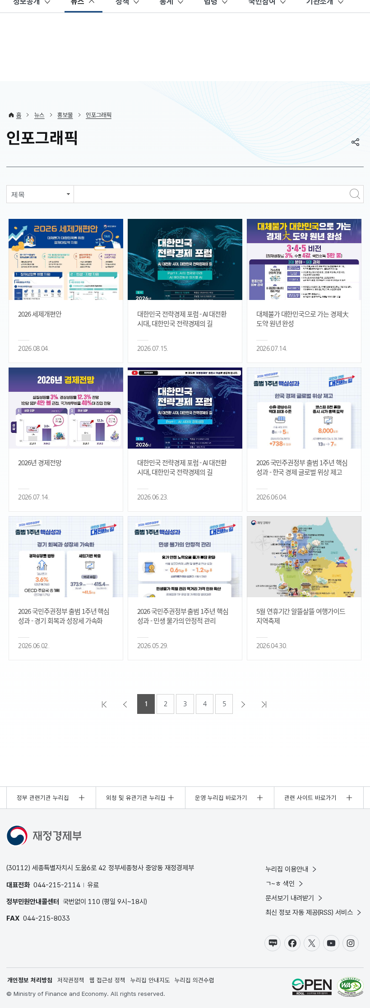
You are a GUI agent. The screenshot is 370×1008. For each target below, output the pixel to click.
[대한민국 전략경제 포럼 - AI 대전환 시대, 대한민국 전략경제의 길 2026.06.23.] (185, 408)
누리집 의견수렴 (194, 980)
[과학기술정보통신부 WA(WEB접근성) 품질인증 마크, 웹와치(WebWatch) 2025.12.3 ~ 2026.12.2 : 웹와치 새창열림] (350, 988)
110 (94, 901)
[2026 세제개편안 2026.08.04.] (66, 259)
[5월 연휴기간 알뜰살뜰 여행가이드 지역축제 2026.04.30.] (304, 556)
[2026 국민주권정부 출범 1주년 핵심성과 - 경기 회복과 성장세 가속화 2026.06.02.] (66, 556)
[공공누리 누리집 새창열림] (311, 988)
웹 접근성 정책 (107, 980)
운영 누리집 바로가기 (221, 797)
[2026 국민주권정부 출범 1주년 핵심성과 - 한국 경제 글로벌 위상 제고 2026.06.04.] (304, 408)
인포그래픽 (98, 114)
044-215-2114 (56, 885)
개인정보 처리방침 (29, 980)
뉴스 (39, 114)
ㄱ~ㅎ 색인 (280, 883)
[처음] (105, 704)
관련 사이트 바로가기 (310, 797)
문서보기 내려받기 (289, 898)
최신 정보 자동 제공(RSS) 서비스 (309, 912)
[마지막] (264, 704)
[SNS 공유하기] (355, 142)
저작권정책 (70, 980)
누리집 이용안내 (286, 869)
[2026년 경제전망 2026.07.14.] (66, 408)
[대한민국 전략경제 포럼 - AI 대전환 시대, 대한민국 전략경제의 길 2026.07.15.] (185, 259)
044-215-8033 (46, 918)
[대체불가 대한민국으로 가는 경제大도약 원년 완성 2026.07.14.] (304, 259)
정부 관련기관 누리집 (43, 797)
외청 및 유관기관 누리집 (136, 797)
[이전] (125, 704)
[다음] (244, 704)
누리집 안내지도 (150, 980)
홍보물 (65, 114)
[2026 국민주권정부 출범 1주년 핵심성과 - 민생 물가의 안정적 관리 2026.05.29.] (185, 556)
